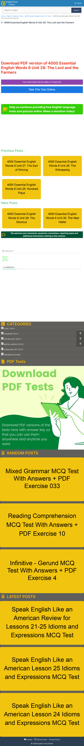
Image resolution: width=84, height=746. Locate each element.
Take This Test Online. (42, 89)
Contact (29, 739)
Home (3, 16)
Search (76, 10)
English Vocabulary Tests (15, 16)
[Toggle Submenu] (80, 333)
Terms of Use (41, 739)
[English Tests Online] (9, 3)
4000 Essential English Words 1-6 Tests (38, 16)
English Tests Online (45, 744)
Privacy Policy (54, 739)
